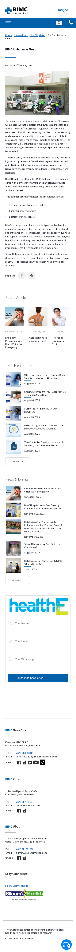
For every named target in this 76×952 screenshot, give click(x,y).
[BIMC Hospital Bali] (16, 9)
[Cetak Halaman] (31, 275)
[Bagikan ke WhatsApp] (22, 275)
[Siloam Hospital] (38, 895)
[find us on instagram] (24, 762)
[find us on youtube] (36, 762)
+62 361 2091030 (24, 849)
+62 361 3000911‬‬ (24, 752)
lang (61, 10)
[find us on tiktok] (42, 762)
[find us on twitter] (30, 762)
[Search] (59, 23)
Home (8, 35)
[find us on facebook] (19, 762)
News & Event (21, 35)
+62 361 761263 (24, 801)
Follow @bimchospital (17, 885)
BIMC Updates (37, 35)
